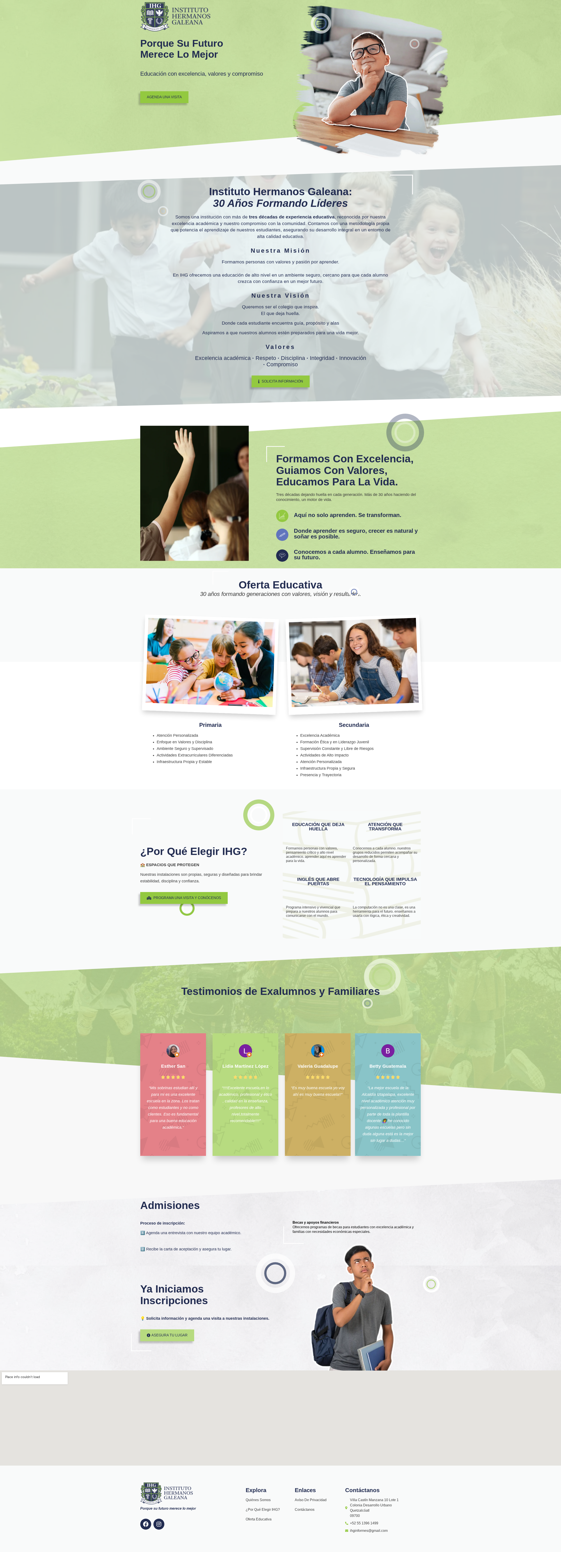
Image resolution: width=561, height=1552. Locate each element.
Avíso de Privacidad (311, 1500)
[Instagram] (158, 1524)
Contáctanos (304, 1509)
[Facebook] (145, 1524)
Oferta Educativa (259, 1519)
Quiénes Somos (258, 1500)
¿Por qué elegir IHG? (263, 1509)
